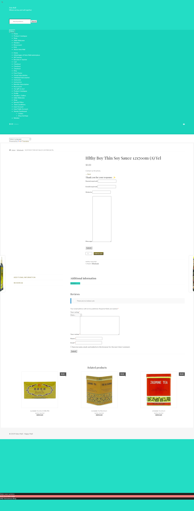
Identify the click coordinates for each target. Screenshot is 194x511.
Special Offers (19, 102)
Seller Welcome (19, 98)
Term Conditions (19, 104)
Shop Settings (23, 116)
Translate (25, 141)
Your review (75, 334)
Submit (88, 248)
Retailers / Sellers (20, 95)
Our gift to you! (19, 89)
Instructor (17, 80)
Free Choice (18, 73)
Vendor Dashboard (20, 111)
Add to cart (99, 253)
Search (34, 21)
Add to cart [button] (39, 415)
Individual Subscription (22, 77)
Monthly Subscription (21, 84)
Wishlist (16, 118)
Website (89, 192)
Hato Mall (12, 8)
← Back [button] (88, 174)
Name (92, 181)
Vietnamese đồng (10, 498)
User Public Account (21, 109)
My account (18, 45)
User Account (18, 107)
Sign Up (12, 489)
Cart (15, 62)
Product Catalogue (20, 36)
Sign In (17, 489)
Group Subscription (20, 75)
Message (89, 241)
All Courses (18, 57)
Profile (16, 93)
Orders (20, 113)
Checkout (17, 64)
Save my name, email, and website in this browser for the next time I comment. (101, 347)
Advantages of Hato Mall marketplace (27, 55)
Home (16, 53)
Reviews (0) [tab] (18, 283)
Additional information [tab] (24, 277)
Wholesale (20, 150)
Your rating (75, 312)
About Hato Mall (19, 49)
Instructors (18, 82)
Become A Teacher (20, 59)
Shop (15, 100)
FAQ (15, 71)
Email (91, 187)
